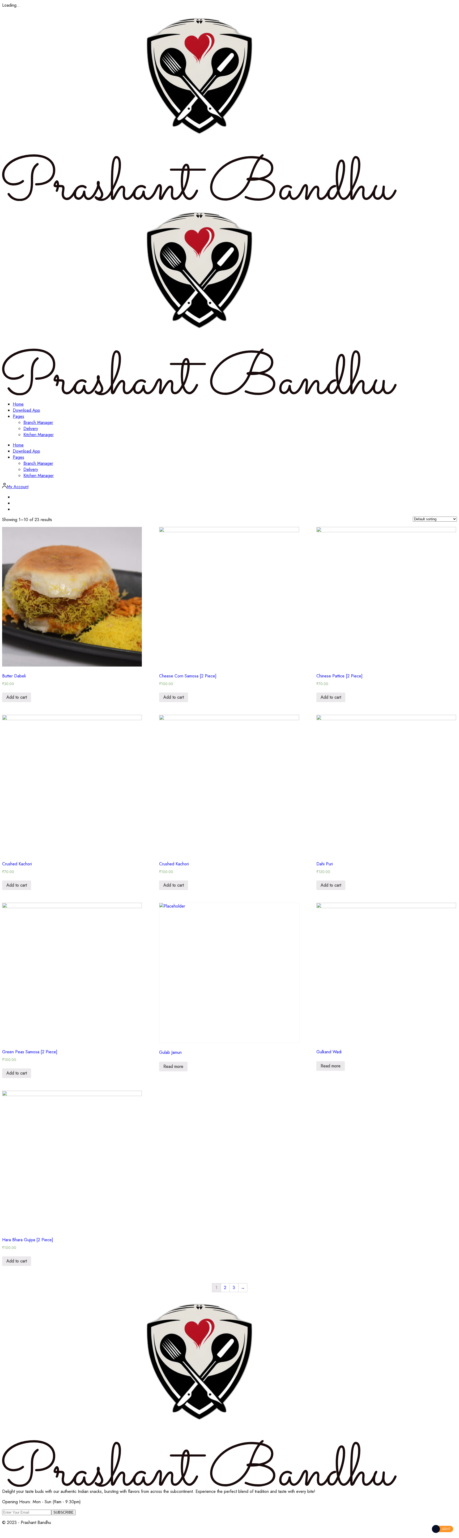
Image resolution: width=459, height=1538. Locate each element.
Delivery (30, 429)
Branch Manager (38, 422)
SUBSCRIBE (63, 1512)
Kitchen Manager (38, 435)
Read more (173, 1066)
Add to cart (16, 697)
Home (18, 404)
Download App (26, 410)
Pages (18, 416)
